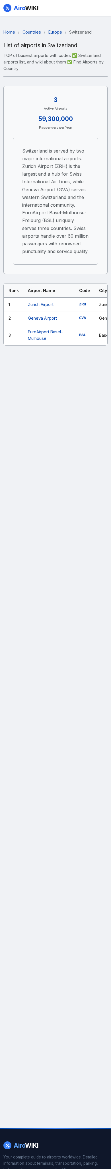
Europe (55, 32)
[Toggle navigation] (102, 8)
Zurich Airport (41, 304)
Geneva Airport (42, 318)
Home (9, 32)
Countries (31, 32)
